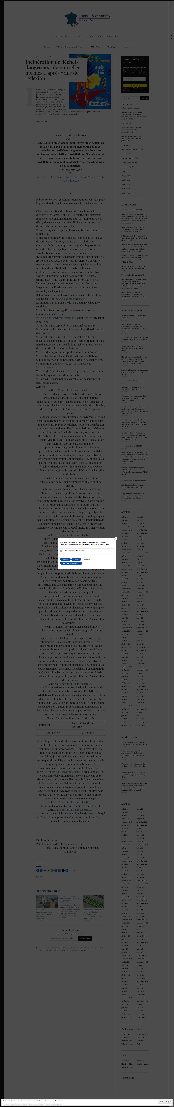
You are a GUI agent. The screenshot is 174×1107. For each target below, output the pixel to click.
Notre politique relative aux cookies (53, 1104)
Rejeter (76, 559)
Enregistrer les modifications (71, 563)
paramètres (63, 546)
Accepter (65, 559)
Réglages (87, 559)
